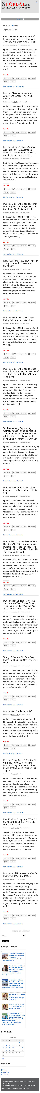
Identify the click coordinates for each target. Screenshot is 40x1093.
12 (9, 1048)
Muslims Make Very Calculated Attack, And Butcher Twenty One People (18, 96)
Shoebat (7, 45)
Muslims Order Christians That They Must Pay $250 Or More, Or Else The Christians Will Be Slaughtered (20, 207)
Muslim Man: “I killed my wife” (17, 711)
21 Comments (19, 254)
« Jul (2, 1059)
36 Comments (19, 651)
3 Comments (19, 140)
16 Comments (19, 812)
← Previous (15, 931)
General (28, 45)
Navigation (19, 19)
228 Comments (19, 86)
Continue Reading (8, 86)
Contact (15, 1081)
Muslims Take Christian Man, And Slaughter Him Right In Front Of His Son (20, 490)
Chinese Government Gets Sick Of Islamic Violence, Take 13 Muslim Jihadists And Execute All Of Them (19, 39)
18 (6, 1050)
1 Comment (18, 753)
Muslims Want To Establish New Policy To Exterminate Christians (18, 318)
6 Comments (19, 311)
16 (22, 1048)
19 (9, 1050)
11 (6, 1048)
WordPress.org (5, 1074)
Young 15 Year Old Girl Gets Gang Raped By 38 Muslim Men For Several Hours (20, 660)
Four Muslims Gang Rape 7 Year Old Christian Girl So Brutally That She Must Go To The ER (20, 822)
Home (12, 25)
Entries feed (4, 1071)
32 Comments (19, 421)
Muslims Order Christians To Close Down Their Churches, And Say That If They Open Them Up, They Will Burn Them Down (21, 373)
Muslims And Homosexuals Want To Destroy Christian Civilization (20, 874)
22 (19, 1050)
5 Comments (19, 197)
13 (13, 1048)
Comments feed (5, 1072)
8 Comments (19, 535)
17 (3, 1050)
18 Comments (19, 481)
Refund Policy (23, 1081)
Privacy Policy (7, 1081)
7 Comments (19, 362)
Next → (28, 931)
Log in (2, 1069)
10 (3, 1048)
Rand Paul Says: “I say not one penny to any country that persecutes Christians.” (20, 263)
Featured (22, 45)
